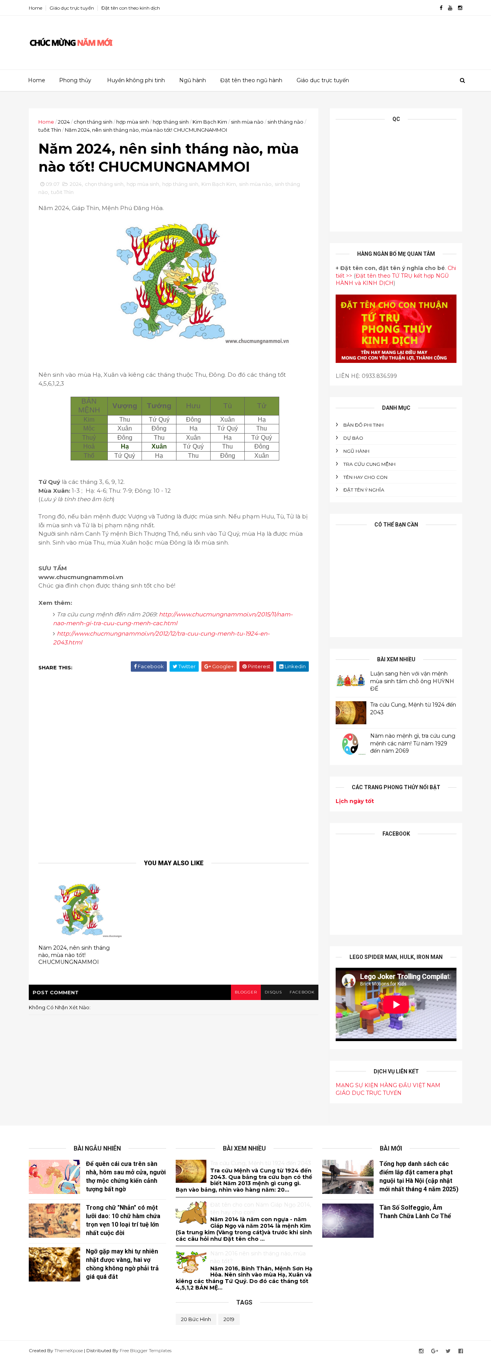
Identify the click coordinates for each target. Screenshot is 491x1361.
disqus (273, 992)
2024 (64, 122)
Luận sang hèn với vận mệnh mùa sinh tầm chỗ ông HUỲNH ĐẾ (412, 681)
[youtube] (450, 8)
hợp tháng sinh (171, 122)
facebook (302, 992)
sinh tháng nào (285, 122)
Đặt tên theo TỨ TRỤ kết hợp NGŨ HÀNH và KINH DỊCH (392, 279)
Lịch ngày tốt (355, 801)
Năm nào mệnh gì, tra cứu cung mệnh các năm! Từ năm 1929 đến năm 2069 (412, 743)
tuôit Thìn (49, 130)
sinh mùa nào (247, 122)
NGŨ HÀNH (356, 451)
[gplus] (434, 1351)
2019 (229, 1319)
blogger (246, 992)
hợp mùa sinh (132, 122)
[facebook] (441, 8)
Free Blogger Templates (145, 1350)
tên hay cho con (365, 477)
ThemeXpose (68, 1350)
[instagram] (460, 8)
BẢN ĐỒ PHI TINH (363, 425)
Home (35, 8)
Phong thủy (75, 80)
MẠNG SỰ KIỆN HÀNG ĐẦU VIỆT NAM (388, 1085)
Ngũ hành (192, 80)
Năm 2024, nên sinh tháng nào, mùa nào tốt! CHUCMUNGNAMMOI (74, 954)
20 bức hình (196, 1319)
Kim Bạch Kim (210, 122)
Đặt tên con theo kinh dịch (130, 8)
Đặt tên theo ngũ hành (251, 80)
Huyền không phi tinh (136, 80)
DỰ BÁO (353, 438)
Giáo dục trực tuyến (71, 8)
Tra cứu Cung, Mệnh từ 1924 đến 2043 (260, 1163)
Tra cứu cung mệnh (369, 464)
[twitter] (448, 1351)
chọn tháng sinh (93, 122)
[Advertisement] (322, 40)
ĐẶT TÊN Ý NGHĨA (363, 490)
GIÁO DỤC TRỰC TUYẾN (369, 1092)
